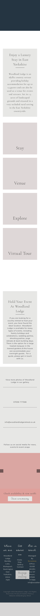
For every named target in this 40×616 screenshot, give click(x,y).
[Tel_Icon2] (20, 393)
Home (19, 560)
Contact (20, 567)
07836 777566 (20, 402)
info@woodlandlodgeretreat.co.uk (20, 422)
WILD (29, 596)
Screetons (32, 561)
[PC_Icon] (20, 371)
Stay (20, 562)
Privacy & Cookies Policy (24, 594)
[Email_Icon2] (20, 413)
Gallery (20, 565)
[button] (20, 519)
